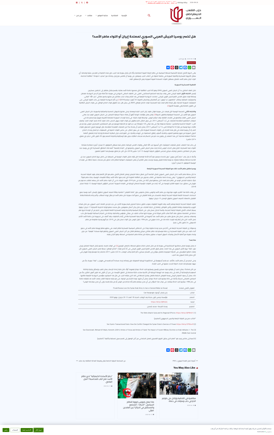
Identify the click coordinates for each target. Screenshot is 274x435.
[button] (97, 15)
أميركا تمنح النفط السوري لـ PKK (184, 360)
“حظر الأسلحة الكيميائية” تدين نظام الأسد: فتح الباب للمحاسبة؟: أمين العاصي (96, 379)
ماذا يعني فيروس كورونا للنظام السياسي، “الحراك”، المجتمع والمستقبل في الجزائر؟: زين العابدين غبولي (138, 406)
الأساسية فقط (26, 430)
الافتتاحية (114, 15)
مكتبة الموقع (103, 15)
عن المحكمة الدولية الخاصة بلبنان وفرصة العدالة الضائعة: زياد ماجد (102, 360)
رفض (6, 430)
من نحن (79, 15)
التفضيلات (15, 430)
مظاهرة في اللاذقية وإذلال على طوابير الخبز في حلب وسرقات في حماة (179, 399)
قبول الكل (38, 430)
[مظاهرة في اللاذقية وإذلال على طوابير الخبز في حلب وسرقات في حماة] (178, 374)
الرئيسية (124, 15)
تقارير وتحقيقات (191, 63)
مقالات (89, 15)
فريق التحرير (182, 59)
